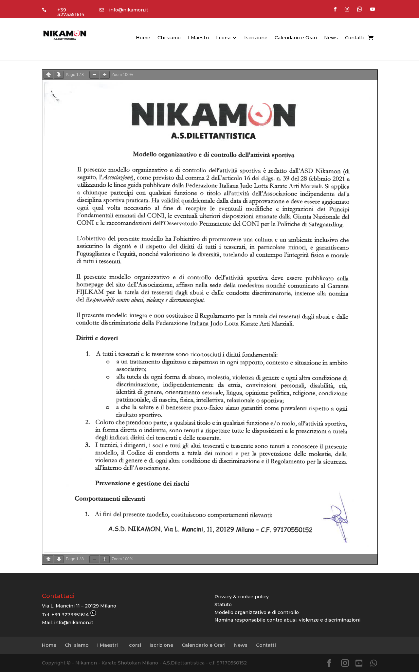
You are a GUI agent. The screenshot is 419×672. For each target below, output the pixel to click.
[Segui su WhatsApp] (359, 9)
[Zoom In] (105, 75)
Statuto (223, 604)
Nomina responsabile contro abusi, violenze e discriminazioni (287, 620)
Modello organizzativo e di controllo (256, 612)
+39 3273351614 (70, 12)
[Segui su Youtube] (372, 9)
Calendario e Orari (296, 38)
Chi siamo (169, 38)
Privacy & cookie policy (241, 597)
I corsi (223, 38)
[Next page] (59, 75)
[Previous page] (48, 75)
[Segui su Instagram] (347, 9)
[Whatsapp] (373, 663)
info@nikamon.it (128, 10)
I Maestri (198, 38)
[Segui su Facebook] (335, 9)
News (331, 38)
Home (143, 38)
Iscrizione (255, 38)
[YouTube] (358, 663)
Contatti (354, 38)
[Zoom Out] (94, 75)
